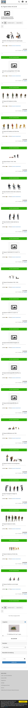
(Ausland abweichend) (16, 45)
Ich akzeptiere (23, 701)
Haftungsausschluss (5, 685)
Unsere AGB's (4, 678)
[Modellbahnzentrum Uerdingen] (3, 2)
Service (2, 687)
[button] (2, 23)
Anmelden (14, 662)
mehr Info (6, 706)
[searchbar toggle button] (19, 2)
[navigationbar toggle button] (26, 2)
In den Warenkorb (14, 57)
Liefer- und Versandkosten (6, 675)
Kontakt (2, 682)
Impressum (3, 680)
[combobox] (11, 23)
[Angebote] (25, 622)
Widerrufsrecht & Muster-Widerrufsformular (10, 690)
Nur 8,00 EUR (14, 638)
